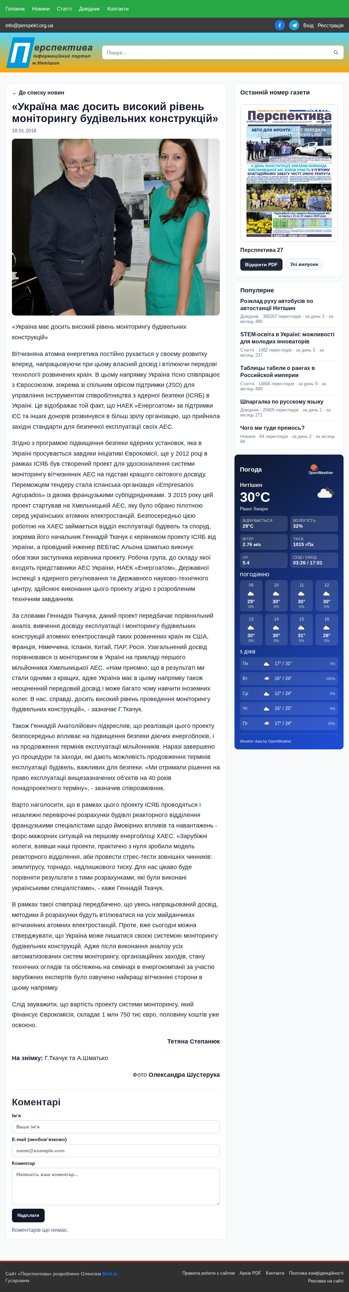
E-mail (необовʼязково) (39, 1139)
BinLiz (110, 1273)
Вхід (308, 25)
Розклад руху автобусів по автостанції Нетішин (276, 304)
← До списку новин (38, 93)
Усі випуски (304, 264)
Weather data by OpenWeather (265, 741)
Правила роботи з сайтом (208, 1273)
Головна (15, 9)
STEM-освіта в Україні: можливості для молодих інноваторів (287, 338)
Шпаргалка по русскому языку (281, 402)
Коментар (23, 1163)
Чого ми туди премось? (272, 428)
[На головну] (49, 52)
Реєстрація (331, 25)
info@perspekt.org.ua (29, 25)
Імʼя (16, 1115)
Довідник (89, 9)
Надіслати (28, 1215)
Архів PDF (250, 1273)
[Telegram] (294, 25)
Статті (64, 9)
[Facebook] (280, 25)
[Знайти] (336, 52)
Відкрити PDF (261, 264)
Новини (40, 9)
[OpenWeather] (321, 469)
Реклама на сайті (326, 1281)
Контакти (117, 9)
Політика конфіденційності (316, 1273)
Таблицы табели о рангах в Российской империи (277, 371)
